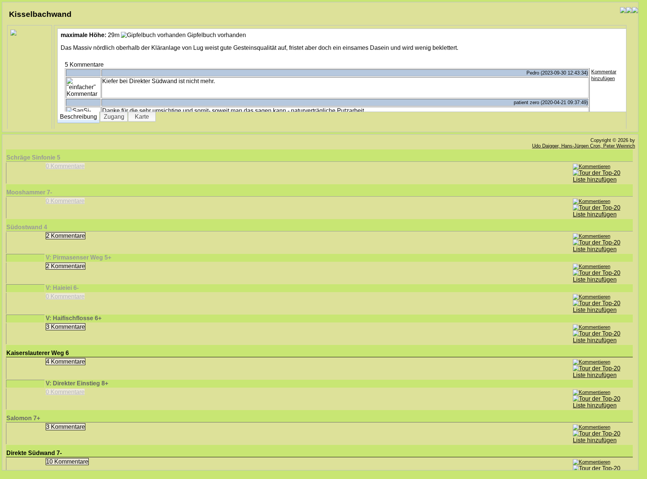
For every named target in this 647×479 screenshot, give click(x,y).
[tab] (78, 116)
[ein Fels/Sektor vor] (635, 10)
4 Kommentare (65, 361)
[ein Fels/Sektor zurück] (623, 10)
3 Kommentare (65, 327)
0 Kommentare (65, 166)
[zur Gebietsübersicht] (629, 10)
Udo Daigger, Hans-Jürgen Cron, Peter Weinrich (583, 146)
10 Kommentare (67, 461)
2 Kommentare (65, 236)
